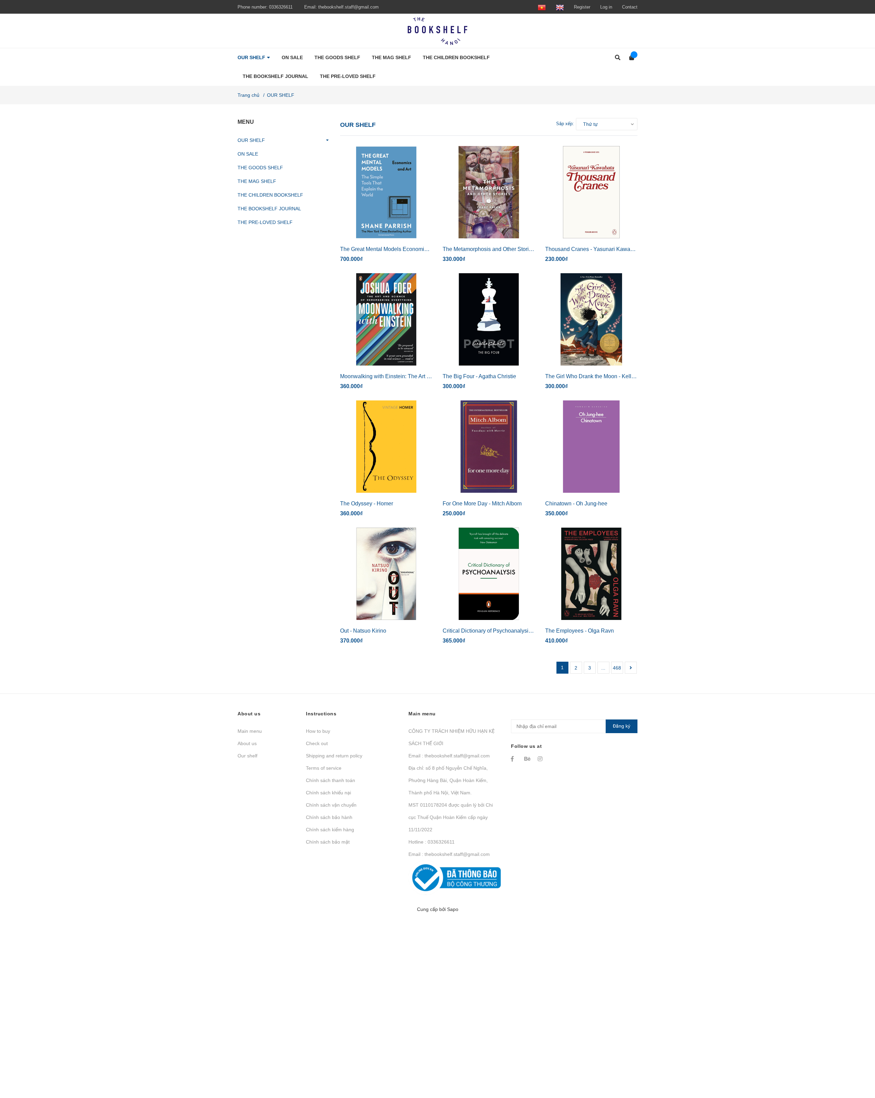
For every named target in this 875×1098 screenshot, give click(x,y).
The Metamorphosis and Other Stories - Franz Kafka (505, 249)
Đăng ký (621, 726)
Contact (629, 7)
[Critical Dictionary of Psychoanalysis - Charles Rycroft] (489, 574)
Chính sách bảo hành (329, 817)
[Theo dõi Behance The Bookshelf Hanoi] (527, 759)
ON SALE (248, 154)
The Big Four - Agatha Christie (479, 376)
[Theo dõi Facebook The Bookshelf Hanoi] (514, 759)
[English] (560, 7)
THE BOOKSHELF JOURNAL (269, 208)
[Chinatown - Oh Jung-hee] (591, 446)
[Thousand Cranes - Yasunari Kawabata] (591, 192)
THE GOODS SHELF (260, 167)
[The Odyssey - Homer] (386, 446)
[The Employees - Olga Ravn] (591, 574)
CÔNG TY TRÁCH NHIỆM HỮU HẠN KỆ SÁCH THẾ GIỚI (451, 737)
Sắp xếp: (565, 123)
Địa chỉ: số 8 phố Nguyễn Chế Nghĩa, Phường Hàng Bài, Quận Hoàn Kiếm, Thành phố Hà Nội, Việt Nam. (448, 780)
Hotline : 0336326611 (431, 842)
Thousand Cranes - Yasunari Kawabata (593, 249)
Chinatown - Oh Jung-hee (576, 503)
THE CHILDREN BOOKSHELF (270, 195)
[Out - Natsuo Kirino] (386, 574)
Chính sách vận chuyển (331, 805)
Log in (606, 7)
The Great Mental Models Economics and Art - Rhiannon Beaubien (420, 249)
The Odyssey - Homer (366, 503)
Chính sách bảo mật (328, 842)
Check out (317, 743)
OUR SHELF (251, 140)
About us (247, 743)
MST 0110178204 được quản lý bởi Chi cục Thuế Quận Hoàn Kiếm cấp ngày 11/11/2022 (450, 817)
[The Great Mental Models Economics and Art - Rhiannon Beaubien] (386, 192)
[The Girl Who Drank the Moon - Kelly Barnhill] (591, 319)
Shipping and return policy (334, 755)
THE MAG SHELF (257, 181)
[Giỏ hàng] (629, 58)
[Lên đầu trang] (856, 1065)
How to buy (318, 731)
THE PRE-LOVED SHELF (265, 222)
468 (617, 668)
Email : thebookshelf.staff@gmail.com (449, 755)
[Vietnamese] (542, 7)
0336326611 (281, 7)
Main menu (250, 731)
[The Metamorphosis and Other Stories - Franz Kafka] (489, 192)
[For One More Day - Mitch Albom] (489, 446)
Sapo (452, 909)
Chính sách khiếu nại (328, 792)
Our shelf (247, 755)
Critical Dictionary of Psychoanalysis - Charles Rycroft (508, 631)
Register (582, 7)
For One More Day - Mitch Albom (482, 503)
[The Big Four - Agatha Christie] (489, 319)
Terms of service (323, 768)
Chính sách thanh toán (330, 780)
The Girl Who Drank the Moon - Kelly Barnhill (599, 376)
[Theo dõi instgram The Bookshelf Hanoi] (541, 759)
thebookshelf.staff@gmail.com (348, 7)
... (603, 668)
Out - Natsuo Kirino (363, 631)
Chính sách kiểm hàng (330, 829)
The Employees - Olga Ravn (579, 631)
